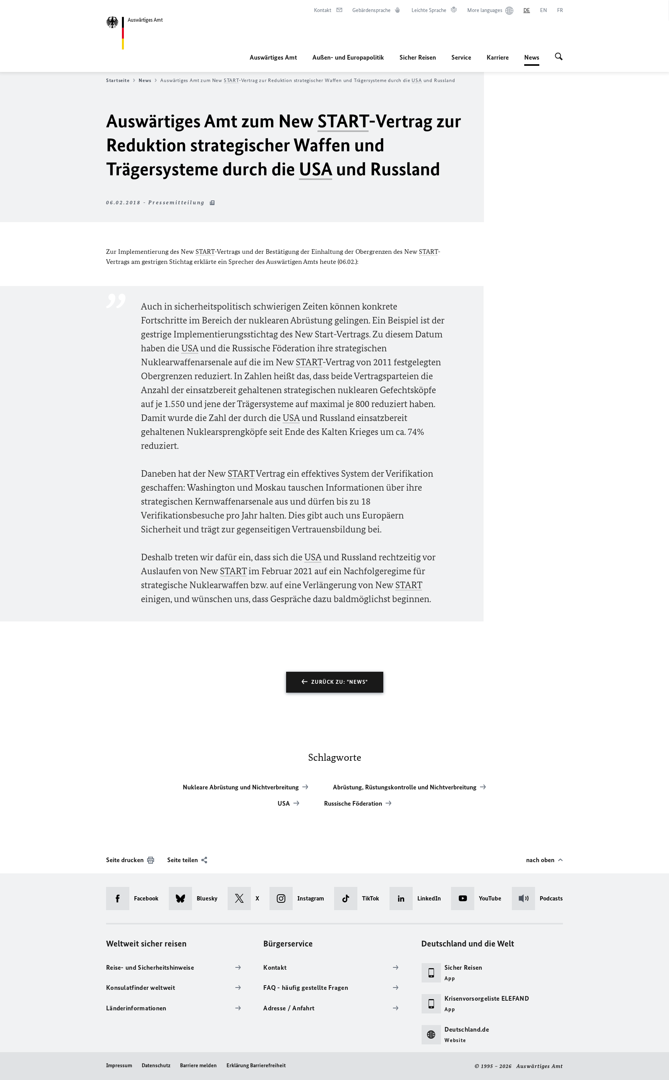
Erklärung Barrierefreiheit (256, 1065)
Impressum (119, 1065)
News (531, 59)
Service (461, 57)
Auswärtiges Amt (273, 57)
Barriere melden (198, 1065)
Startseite (117, 80)
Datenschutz (156, 1065)
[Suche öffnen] (559, 57)
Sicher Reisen (418, 57)
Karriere (498, 57)
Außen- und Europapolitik (348, 57)
